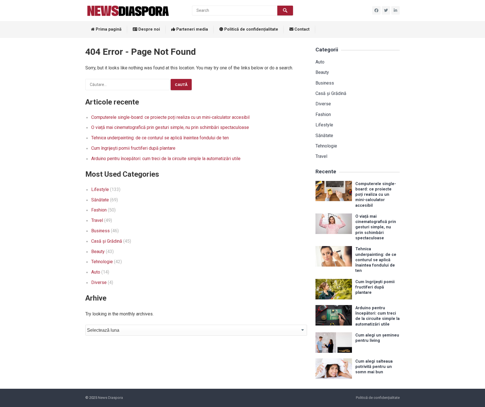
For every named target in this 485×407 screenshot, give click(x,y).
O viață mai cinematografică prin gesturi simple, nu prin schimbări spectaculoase (170, 127)
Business (100, 230)
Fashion (99, 210)
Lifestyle (100, 189)
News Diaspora (110, 397)
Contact (301, 29)
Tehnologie (102, 261)
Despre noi (148, 29)
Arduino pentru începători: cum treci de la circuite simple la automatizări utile (166, 158)
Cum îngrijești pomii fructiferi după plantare (133, 148)
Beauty (98, 251)
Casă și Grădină (106, 241)
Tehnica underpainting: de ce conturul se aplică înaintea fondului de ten (160, 137)
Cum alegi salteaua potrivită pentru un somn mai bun (374, 367)
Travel (97, 220)
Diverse (99, 282)
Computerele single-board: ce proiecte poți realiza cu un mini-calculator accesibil (170, 117)
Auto (95, 272)
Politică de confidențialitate (250, 29)
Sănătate (100, 200)
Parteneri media (191, 29)
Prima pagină (108, 29)
